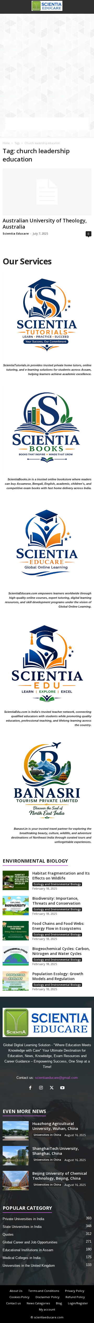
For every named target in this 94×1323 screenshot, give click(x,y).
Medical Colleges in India (21, 1258)
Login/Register (78, 1303)
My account (47, 1309)
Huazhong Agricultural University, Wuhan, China (55, 1126)
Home (6, 143)
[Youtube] (63, 1088)
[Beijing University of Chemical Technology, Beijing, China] (16, 1180)
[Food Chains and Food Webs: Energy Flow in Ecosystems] (16, 930)
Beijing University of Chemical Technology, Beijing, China (59, 1176)
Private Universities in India (23, 1219)
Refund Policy (75, 1297)
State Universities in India (22, 1227)
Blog (59, 1303)
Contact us (13, 1303)
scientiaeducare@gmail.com (56, 1078)
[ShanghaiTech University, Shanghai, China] (16, 1155)
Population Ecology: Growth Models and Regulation (57, 976)
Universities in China (47, 1135)
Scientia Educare (16, 233)
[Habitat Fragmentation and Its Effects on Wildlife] (16, 880)
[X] (53, 1088)
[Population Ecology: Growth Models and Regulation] (16, 981)
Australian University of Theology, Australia (45, 223)
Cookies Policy (19, 1297)
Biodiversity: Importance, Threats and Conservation (56, 901)
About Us (16, 1291)
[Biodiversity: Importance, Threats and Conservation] (16, 905)
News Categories (38, 1303)
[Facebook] (31, 1088)
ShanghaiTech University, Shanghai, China (55, 1151)
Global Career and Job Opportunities (30, 1242)
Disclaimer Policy (48, 1297)
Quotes (8, 1234)
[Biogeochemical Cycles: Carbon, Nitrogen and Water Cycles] (16, 956)
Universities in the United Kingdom (29, 1266)
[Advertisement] (47, 63)
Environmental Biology (35, 861)
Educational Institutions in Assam (28, 1250)
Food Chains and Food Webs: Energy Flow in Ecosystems (58, 926)
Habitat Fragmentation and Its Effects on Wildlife (61, 876)
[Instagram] (42, 1088)
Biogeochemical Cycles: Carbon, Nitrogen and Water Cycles (61, 951)
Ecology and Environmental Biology (57, 884)
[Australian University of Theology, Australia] (47, 191)
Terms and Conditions (43, 1291)
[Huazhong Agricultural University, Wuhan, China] (16, 1131)
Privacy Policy (74, 1291)
